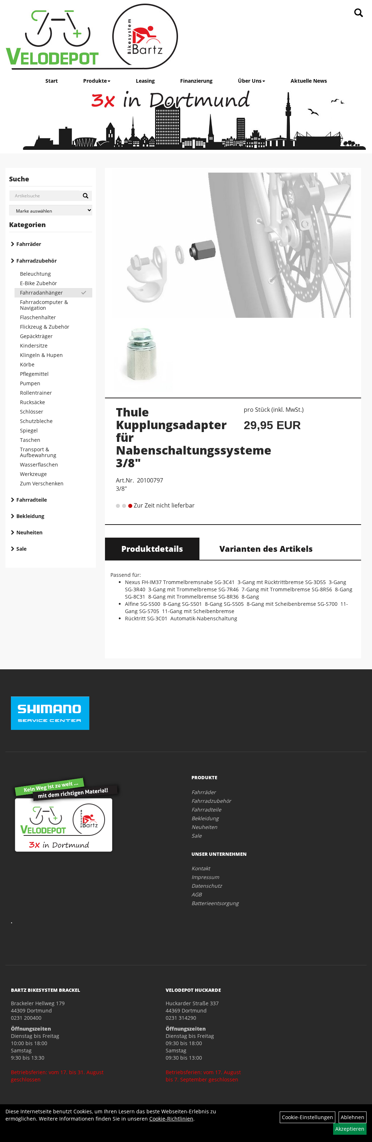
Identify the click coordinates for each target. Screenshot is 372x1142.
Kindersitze (34, 345)
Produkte (95, 80)
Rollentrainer (36, 392)
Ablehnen (352, 1117)
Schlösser (31, 411)
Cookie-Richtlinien (171, 1118)
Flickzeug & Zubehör (44, 326)
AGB (196, 894)
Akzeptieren (349, 1128)
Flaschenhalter (38, 317)
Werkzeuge (33, 474)
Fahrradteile (31, 499)
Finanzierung (196, 80)
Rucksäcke (32, 402)
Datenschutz (206, 885)
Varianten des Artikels (266, 548)
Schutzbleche (36, 421)
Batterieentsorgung (215, 903)
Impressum (205, 877)
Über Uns (250, 80)
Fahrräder (28, 244)
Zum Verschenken (42, 483)
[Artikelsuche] (358, 13)
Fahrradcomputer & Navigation (44, 305)
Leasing (145, 80)
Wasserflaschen (39, 464)
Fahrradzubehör (36, 260)
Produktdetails (152, 548)
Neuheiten (29, 532)
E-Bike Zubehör (38, 283)
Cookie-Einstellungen (307, 1117)
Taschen (30, 439)
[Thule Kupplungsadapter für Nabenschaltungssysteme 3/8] (233, 243)
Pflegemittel (34, 373)
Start (51, 80)
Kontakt (200, 868)
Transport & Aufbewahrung (38, 452)
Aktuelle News (309, 80)
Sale (21, 548)
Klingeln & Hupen (41, 355)
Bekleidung (30, 516)
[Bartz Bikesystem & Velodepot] (91, 37)
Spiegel (29, 430)
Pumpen (30, 383)
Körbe (27, 364)
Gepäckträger (36, 336)
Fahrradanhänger (41, 292)
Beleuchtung (35, 273)
